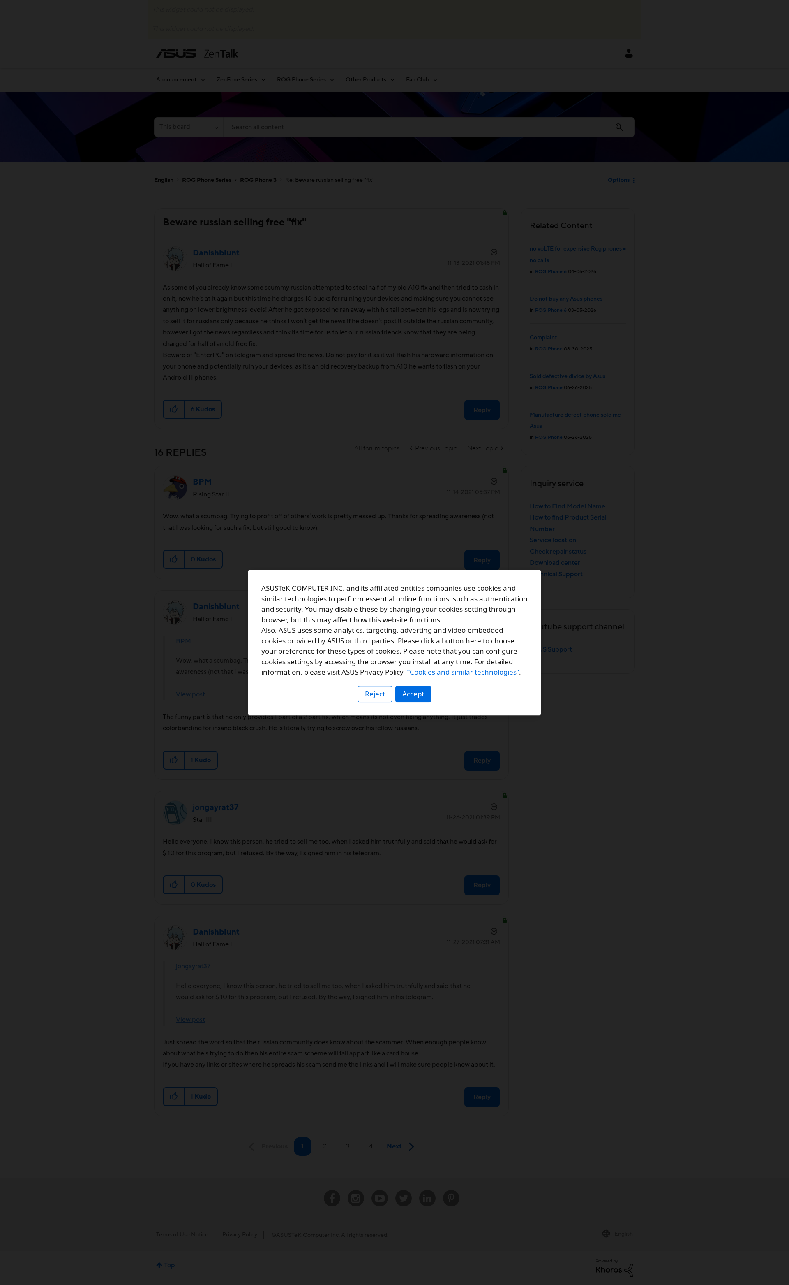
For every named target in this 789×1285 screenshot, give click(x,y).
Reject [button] (375, 693)
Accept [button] (413, 693)
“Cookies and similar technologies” (463, 672)
